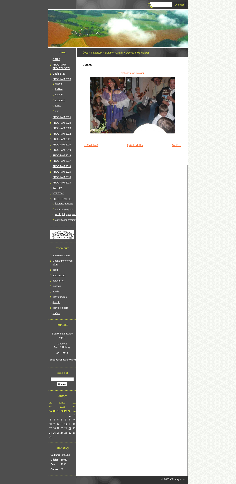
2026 (62, 406)
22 (70, 428)
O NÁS (56, 59)
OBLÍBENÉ (59, 73)
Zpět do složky (135, 145)
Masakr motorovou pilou (62, 262)
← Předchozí (91, 145)
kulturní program (64, 203)
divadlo (109, 52)
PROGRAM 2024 (62, 122)
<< (50, 402)
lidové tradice (60, 297)
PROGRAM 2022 (62, 133)
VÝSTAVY (58, 193)
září (57, 111)
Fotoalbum (96, 52)
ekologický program (65, 214)
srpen (58, 105)
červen (59, 94)
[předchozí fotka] (88, 105)
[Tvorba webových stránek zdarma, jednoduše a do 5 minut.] (184, 479)
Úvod (85, 52)
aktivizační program (65, 220)
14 (65, 424)
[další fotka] (176, 105)
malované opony (61, 255)
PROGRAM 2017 (62, 160)
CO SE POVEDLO (62, 199)
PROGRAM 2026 (62, 79)
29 (70, 432)
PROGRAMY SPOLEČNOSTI (61, 66)
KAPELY (57, 188)
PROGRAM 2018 (62, 155)
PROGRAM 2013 (62, 182)
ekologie (57, 286)
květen (59, 89)
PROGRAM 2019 (62, 150)
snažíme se (59, 275)
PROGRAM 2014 (62, 177)
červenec (60, 100)
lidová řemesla (60, 307)
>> (74, 402)
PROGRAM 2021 (62, 139)
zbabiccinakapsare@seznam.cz (62, 359)
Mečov (56, 313)
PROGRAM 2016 (62, 166)
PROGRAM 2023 (62, 128)
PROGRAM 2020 (62, 144)
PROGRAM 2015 (62, 171)
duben (58, 83)
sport (55, 269)
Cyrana (119, 52)
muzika (56, 291)
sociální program (64, 209)
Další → (176, 145)
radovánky (58, 280)
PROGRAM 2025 (62, 117)
